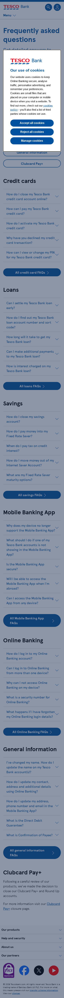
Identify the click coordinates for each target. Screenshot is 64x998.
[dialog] (32, 100)
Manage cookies (32, 140)
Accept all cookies (32, 122)
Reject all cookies (32, 131)
